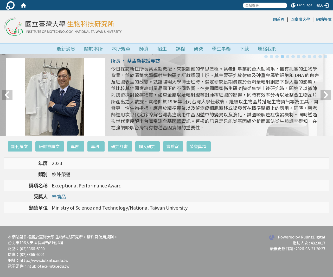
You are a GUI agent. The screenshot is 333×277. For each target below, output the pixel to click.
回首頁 (279, 19)
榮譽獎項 (198, 146)
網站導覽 (324, 19)
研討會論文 (49, 146)
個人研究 (147, 146)
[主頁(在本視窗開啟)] (62, 26)
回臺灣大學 (300, 19)
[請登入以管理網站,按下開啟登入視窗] (10, 5)
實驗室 (172, 146)
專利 (95, 146)
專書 (75, 146)
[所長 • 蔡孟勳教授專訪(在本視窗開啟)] (55, 123)
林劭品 (59, 196)
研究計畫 (119, 146)
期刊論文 (19, 146)
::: (270, 19)
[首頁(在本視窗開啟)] (23, 5)
